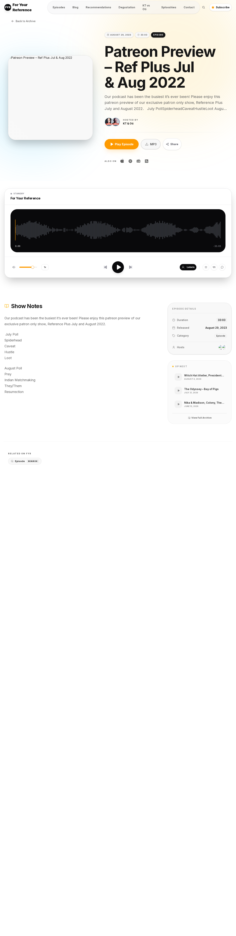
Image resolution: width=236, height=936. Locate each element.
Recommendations (98, 7)
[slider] (32, 267)
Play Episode (124, 144)
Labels (191, 267)
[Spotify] (130, 161)
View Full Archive (201, 417)
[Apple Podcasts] (122, 161)
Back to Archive (26, 21)
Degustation (127, 7)
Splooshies (168, 7)
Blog (75, 7)
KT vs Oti (146, 7)
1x (45, 267)
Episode (26, 461)
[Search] (203, 7)
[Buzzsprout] (146, 161)
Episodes (59, 7)
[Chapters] (206, 267)
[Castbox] (138, 161)
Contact (189, 7)
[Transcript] (214, 267)
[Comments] (222, 267)
